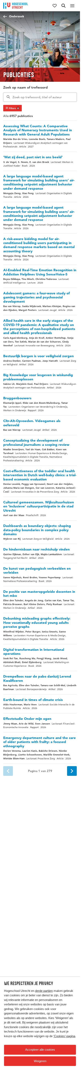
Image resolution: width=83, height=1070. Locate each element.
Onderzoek (16, 16)
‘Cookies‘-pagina (64, 1036)
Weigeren (40, 1061)
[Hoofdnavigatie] (72, 5)
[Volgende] (72, 771)
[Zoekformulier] (63, 5)
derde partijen (44, 990)
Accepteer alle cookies (40, 1049)
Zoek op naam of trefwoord (25, 87)
